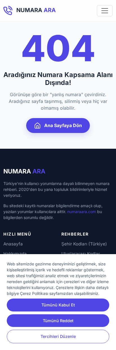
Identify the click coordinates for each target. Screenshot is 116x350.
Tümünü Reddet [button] (58, 320)
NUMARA (24, 171)
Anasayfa (13, 244)
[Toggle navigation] (105, 10)
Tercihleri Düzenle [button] (58, 336)
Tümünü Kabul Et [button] (58, 304)
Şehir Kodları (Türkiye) (84, 244)
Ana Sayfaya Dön (62, 125)
